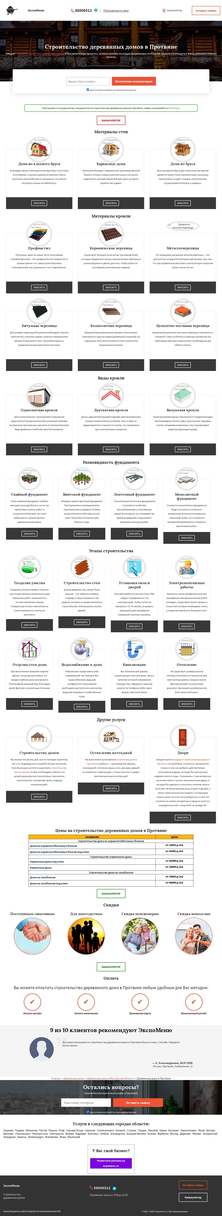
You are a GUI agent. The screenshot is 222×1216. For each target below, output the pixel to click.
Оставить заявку (206, 10)
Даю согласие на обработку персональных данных (112, 90)
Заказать (39, 203)
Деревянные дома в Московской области (110, 1078)
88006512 (83, 10)
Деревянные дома (74, 1078)
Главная (56, 1078)
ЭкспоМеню (11, 1186)
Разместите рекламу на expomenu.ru (111, 1163)
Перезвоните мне (116, 10)
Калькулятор (174, 10)
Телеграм (174, 108)
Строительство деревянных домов (14, 1196)
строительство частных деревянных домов (39, 53)
